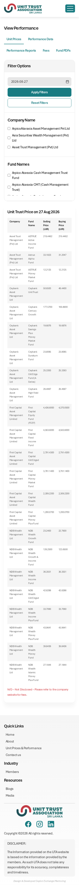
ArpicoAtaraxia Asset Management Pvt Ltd (41, 128)
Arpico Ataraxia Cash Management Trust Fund (40, 175)
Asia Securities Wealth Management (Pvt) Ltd (40, 138)
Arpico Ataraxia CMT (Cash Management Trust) (40, 187)
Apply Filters (39, 92)
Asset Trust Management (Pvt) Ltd (35, 147)
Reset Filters (39, 103)
